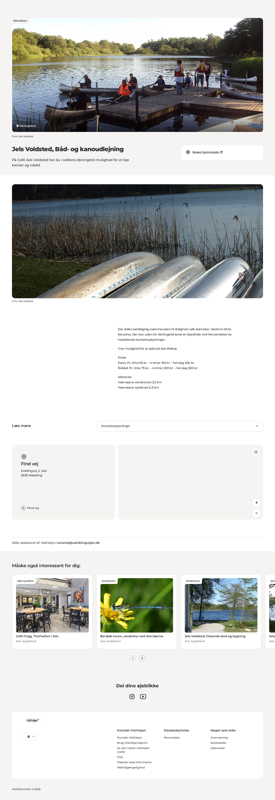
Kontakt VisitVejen (129, 737)
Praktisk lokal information (134, 762)
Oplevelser (217, 748)
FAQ (120, 757)
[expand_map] (256, 452)
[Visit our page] (132, 696)
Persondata (171, 737)
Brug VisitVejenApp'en (132, 742)
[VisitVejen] (33, 721)
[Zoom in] (256, 502)
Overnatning (219, 737)
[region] (190, 482)
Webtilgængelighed (131, 767)
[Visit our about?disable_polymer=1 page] (143, 696)
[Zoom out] (256, 513)
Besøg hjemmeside (205, 152)
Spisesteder (218, 742)
